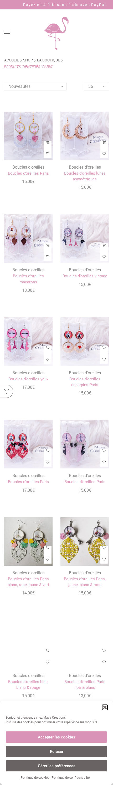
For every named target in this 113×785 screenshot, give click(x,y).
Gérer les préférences (56, 766)
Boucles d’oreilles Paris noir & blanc (84, 684)
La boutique (48, 60)
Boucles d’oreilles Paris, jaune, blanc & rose (85, 582)
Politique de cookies (35, 778)
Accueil (11, 60)
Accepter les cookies (56, 737)
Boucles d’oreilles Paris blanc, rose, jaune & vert (28, 582)
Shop (28, 60)
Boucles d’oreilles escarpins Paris (84, 382)
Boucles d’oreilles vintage (85, 276)
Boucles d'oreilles (28, 167)
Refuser (56, 751)
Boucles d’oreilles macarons (28, 279)
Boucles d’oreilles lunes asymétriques (85, 176)
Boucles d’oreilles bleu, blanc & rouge (28, 684)
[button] (104, 707)
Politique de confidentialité (71, 778)
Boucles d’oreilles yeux (28, 379)
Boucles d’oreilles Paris (28, 173)
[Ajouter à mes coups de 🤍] (48, 154)
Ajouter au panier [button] (48, 144)
